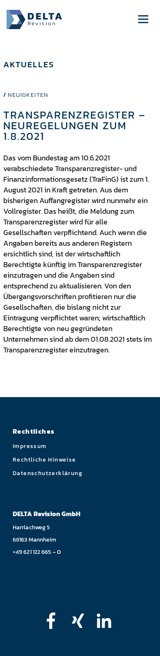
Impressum (30, 446)
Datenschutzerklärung (47, 473)
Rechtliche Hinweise (44, 459)
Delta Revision (34, 19)
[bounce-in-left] (54, 621)
